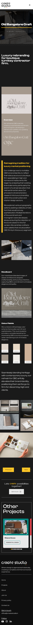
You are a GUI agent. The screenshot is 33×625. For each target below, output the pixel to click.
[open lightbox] (9, 406)
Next (26, 470)
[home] (5, 5)
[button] (30, 5)
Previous (8, 470)
